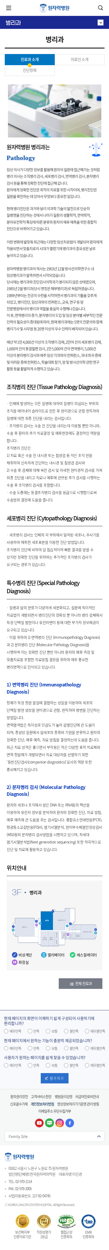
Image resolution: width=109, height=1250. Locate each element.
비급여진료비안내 (87, 1096)
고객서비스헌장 (41, 1096)
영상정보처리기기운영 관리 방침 (78, 1103)
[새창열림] (39, 1122)
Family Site (18, 1136)
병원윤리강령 (63, 1096)
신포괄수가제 (19, 1103)
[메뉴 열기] (9, 8)
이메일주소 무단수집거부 (54, 1111)
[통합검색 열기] (101, 8)
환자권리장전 (19, 1096)
